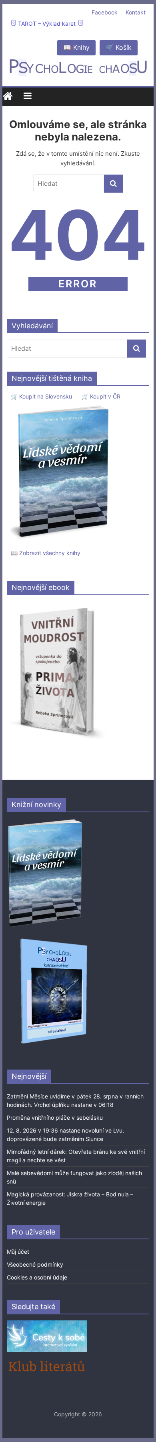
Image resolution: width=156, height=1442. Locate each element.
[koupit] (54, 939)
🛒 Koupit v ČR (101, 396)
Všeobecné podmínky (35, 1264)
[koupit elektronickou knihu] (57, 605)
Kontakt (136, 12)
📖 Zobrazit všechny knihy (45, 552)
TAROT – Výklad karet (46, 23)
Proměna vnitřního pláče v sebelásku (55, 1117)
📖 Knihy (76, 47)
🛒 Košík (119, 47)
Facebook (105, 12)
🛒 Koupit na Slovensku (41, 396)
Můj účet (18, 1251)
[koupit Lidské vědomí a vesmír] (45, 822)
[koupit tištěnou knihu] (61, 405)
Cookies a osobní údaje (37, 1277)
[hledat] (113, 184)
